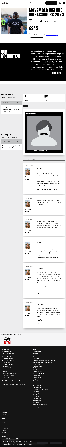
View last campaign (52, 35)
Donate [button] (49, 3)
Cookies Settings (42, 443)
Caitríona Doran (28, 178)
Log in (46, 150)
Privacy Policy (28, 444)
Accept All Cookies (56, 443)
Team (16, 102)
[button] (64, 3)
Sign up (39, 3)
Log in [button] (29, 3)
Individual (6, 102)
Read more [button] (57, 73)
